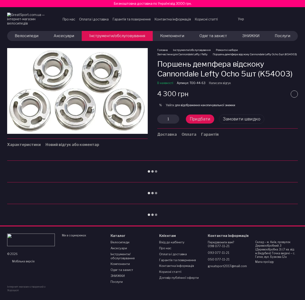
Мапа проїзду (264, 262)
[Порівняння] (269, 19)
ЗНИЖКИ (250, 36)
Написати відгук (220, 83)
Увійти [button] (170, 105)
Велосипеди (26, 36)
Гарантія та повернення (131, 19)
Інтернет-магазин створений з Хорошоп (26, 288)
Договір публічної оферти (179, 278)
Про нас (68, 19)
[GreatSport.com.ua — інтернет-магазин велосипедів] (31, 239)
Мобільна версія (23, 261)
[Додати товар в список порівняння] (282, 94)
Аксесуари (64, 36)
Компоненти (172, 36)
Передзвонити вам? (221, 242)
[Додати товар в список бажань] (294, 94)
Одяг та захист (213, 36)
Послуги (282, 36)
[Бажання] (257, 19)
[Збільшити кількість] (175, 119)
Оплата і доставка (94, 19)
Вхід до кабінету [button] (171, 242)
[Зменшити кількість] (161, 119)
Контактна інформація (172, 19)
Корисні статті (206, 19)
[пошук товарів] (226, 19)
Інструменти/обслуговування (117, 36)
